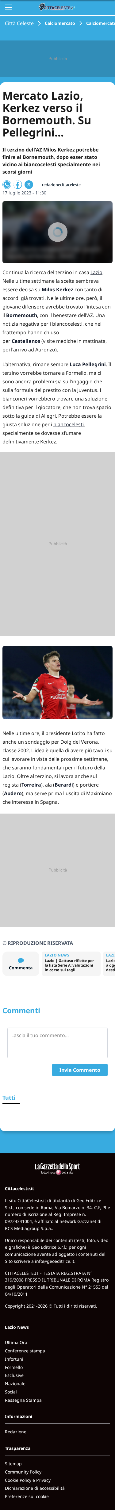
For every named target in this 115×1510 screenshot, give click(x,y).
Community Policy (23, 1472)
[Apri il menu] (8, 7)
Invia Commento (79, 1070)
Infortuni (14, 1359)
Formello (14, 1367)
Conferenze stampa (25, 1351)
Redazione (15, 1432)
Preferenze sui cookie (27, 1496)
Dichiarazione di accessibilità (35, 1488)
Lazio (96, 272)
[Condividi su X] (29, 184)
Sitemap (13, 1463)
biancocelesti (68, 424)
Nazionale (15, 1383)
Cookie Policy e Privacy (28, 1480)
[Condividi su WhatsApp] (6, 184)
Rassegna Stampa (23, 1400)
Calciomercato (60, 23)
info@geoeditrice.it (54, 1261)
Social (11, 1392)
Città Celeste (19, 23)
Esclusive (14, 1375)
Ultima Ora (16, 1342)
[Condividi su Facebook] (17, 184)
